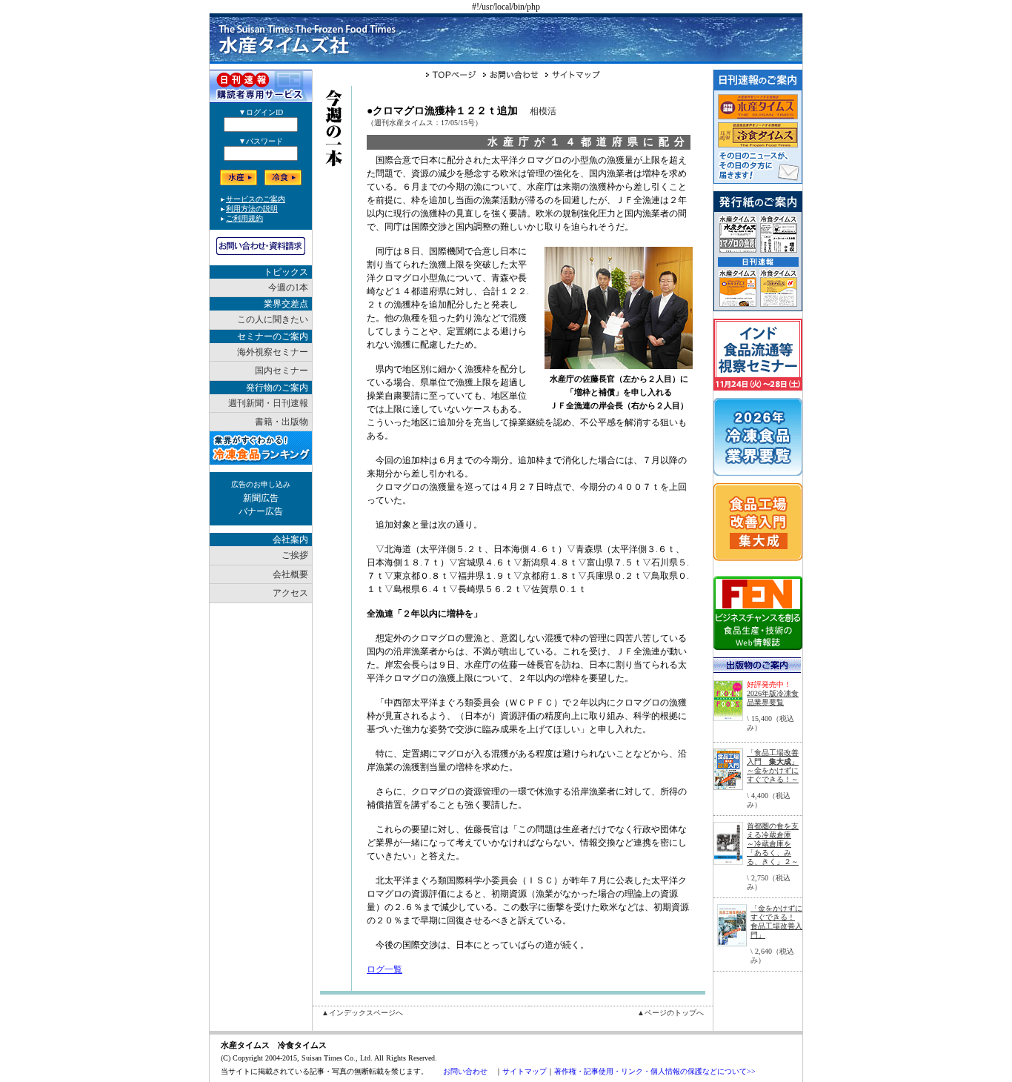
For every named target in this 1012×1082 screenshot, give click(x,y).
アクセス (290, 593)
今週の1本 (288, 287)
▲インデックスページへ (362, 1013)
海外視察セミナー (272, 352)
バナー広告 (261, 511)
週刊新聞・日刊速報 (268, 403)
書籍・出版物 (281, 421)
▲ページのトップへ (670, 1013)
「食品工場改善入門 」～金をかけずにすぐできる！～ (773, 766)
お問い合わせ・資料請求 (260, 246)
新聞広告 (261, 498)
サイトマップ (524, 1071)
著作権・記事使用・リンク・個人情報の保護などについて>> (655, 1071)
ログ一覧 (384, 969)
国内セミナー (281, 370)
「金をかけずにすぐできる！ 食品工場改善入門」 (776, 921)
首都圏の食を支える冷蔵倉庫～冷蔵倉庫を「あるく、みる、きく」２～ (773, 844)
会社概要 (290, 574)
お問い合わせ (465, 1071)
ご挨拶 (295, 555)
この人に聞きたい (272, 319)
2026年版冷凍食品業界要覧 (773, 697)
